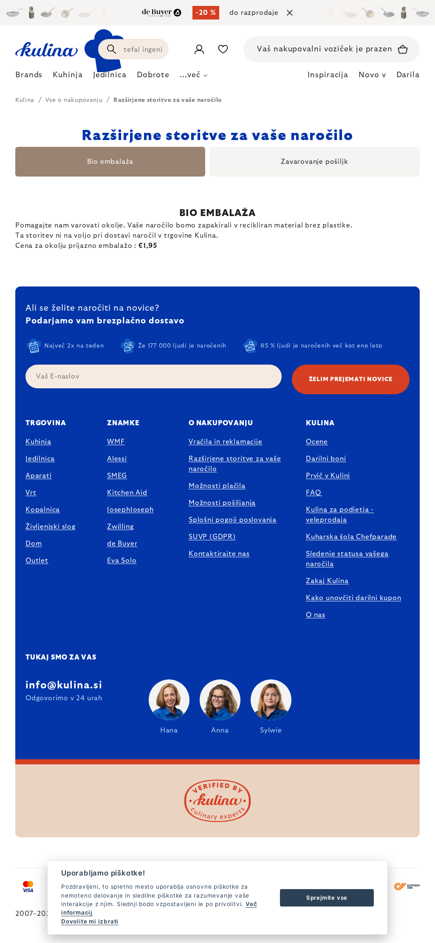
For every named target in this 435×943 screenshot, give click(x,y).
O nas (315, 615)
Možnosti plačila (217, 486)
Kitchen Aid (127, 492)
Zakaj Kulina (327, 581)
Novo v (372, 75)
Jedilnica (40, 458)
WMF (115, 441)
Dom (33, 543)
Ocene (317, 441)
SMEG (117, 475)
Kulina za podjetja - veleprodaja (340, 514)
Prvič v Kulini (328, 475)
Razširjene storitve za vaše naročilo (235, 463)
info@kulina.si (63, 685)
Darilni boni (326, 458)
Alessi (117, 458)
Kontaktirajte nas (219, 553)
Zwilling (120, 526)
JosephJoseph (130, 509)
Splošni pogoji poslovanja (233, 519)
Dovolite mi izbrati (90, 921)
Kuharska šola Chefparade (351, 536)
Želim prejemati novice (351, 379)
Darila (408, 75)
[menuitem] (28, 77)
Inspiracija (328, 75)
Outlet (36, 560)
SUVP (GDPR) (212, 536)
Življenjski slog (50, 526)
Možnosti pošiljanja (222, 503)
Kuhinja (38, 441)
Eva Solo (121, 560)
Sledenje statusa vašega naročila (347, 558)
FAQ (313, 492)
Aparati (38, 475)
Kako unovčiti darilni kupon (353, 598)
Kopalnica (42, 509)
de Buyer (122, 543)
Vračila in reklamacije (226, 441)
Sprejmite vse (326, 897)
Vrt (30, 492)
